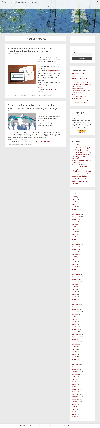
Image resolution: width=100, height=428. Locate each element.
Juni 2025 (74, 229)
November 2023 (76, 277)
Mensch (90, 167)
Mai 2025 (74, 232)
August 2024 (75, 254)
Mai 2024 (74, 262)
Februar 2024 (75, 269)
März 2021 (75, 356)
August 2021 (75, 344)
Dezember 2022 (76, 304)
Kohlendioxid (84, 164)
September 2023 (76, 282)
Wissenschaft (82, 181)
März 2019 (75, 416)
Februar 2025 (75, 239)
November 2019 (76, 396)
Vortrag (83, 178)
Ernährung (74, 154)
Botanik (78, 150)
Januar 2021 (75, 361)
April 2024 (75, 264)
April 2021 (75, 354)
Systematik (81, 174)
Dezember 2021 (76, 334)
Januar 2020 (75, 391)
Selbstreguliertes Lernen (84, 171)
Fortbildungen (69, 7)
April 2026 (75, 204)
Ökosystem (81, 184)
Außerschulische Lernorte (54, 7)
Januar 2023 (75, 302)
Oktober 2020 (76, 369)
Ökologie (75, 184)
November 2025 (76, 217)
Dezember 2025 (76, 214)
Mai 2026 (74, 202)
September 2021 (76, 341)
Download (21, 95)
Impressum (94, 7)
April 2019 (75, 414)
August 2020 (75, 374)
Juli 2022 (74, 316)
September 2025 (76, 222)
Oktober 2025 (76, 219)
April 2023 (75, 294)
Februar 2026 (75, 209)
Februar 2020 (75, 389)
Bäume (83, 150)
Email (73, 52)
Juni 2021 (74, 349)
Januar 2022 (75, 331)
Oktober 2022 (76, 309)
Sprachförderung (41, 95)
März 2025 (75, 237)
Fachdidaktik (75, 158)
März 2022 (75, 326)
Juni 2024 (74, 259)
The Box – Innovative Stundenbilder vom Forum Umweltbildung (79, 96)
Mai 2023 (74, 292)
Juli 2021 (74, 346)
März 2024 (75, 267)
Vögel (87, 179)
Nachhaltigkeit (76, 169)
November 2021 (76, 336)
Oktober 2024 (76, 249)
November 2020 (76, 366)
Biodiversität (79, 147)
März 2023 (75, 297)
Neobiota (82, 169)
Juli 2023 (74, 287)
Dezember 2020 (76, 364)
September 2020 (76, 371)
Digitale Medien (16, 144)
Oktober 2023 (76, 279)
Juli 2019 (74, 406)
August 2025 (75, 224)
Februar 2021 (75, 359)
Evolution (74, 156)
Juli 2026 (74, 197)
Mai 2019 (74, 411)
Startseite (40, 7)
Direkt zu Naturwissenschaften (19, 2)
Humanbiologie (86, 160)
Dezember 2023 (76, 274)
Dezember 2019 (76, 394)
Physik (35, 95)
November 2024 (76, 247)
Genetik (80, 160)
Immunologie (75, 162)
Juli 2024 (74, 257)
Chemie (16, 95)
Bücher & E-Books (82, 7)
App (10, 144)
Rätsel (74, 171)
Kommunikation (28, 95)
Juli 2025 (74, 227)
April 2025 (75, 234)
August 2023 (75, 284)
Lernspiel (23, 144)
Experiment (80, 157)
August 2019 (75, 404)
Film (81, 158)
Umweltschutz (82, 176)
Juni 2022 (74, 319)
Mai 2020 (74, 381)
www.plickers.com (24, 139)
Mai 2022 (74, 321)
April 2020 (75, 384)
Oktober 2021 (76, 339)
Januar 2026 (75, 212)
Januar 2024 (75, 272)
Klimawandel (76, 164)
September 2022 (76, 311)
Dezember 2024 (76, 244)
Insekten (81, 162)
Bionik (73, 150)
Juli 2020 (74, 376)
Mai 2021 (74, 351)
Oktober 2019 (76, 399)
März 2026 (75, 207)
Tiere (86, 174)
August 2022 (75, 314)
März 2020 (75, 386)
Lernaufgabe (76, 167)
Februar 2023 (75, 299)
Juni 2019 (74, 409)
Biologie (11, 95)
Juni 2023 (74, 289)
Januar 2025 (75, 242)
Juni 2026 (74, 199)
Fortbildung (75, 160)
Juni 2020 (74, 379)
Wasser (74, 181)
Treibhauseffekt (75, 176)
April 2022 (75, 324)
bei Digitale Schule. (45, 141)
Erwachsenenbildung (82, 154)
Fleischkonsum (85, 158)
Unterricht (49, 95)
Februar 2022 (75, 329)
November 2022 (76, 306)
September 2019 (76, 401)
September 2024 (76, 252)
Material (83, 167)
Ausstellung (78, 145)
